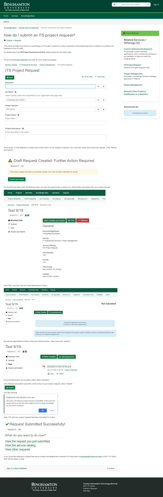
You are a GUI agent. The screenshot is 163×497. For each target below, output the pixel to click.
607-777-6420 (89, 486)
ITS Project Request (19, 60)
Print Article (132, 33)
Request (18, 40)
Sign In (156, 4)
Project (9, 40)
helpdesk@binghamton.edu (91, 456)
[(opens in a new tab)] (17, 6)
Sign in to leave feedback (17, 468)
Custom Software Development (138, 49)
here (69, 52)
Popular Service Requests (29, 28)
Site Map (86, 491)
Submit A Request (90, 488)
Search (7, 22)
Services (15, 16)
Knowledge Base (27, 16)
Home (6, 16)
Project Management (133, 73)
